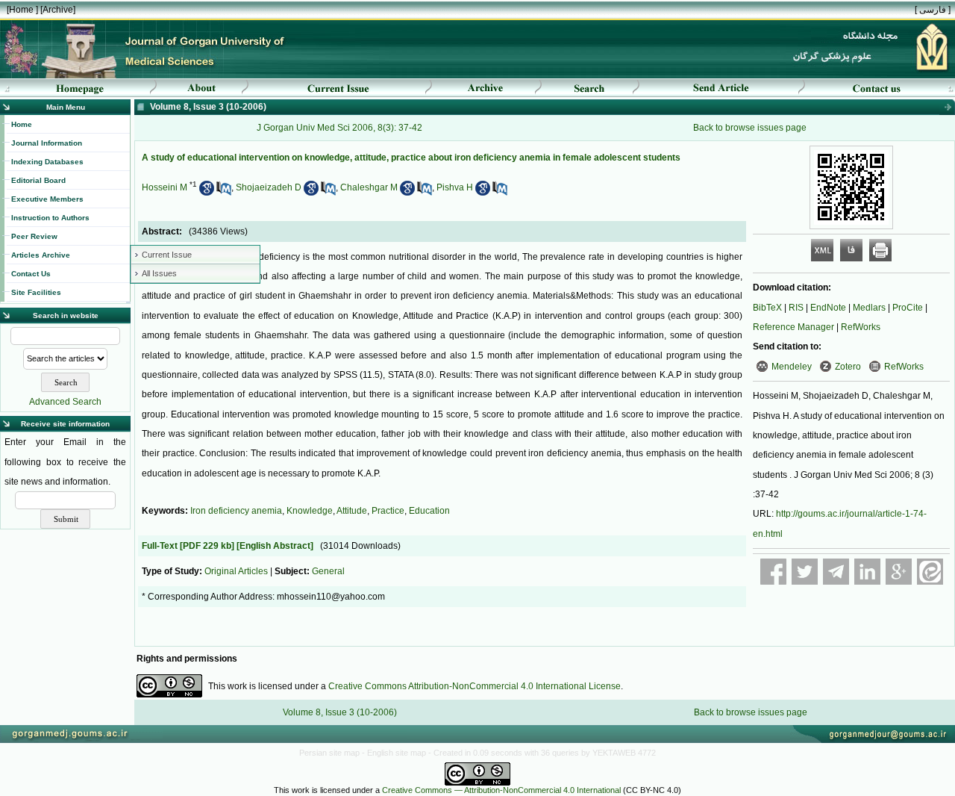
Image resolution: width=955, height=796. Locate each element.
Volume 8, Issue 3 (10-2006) (340, 712)
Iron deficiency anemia (236, 511)
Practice (388, 511)
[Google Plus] (899, 572)
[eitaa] (930, 572)
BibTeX (767, 307)
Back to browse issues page (750, 127)
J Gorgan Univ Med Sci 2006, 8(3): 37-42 (339, 127)
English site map (397, 752)
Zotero (848, 366)
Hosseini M (164, 187)
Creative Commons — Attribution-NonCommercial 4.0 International (501, 790)
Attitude (351, 511)
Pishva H (454, 187)
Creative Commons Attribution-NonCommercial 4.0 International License (474, 686)
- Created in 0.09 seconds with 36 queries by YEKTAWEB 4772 (542, 752)
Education (429, 511)
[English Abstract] (275, 546)
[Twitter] (805, 572)
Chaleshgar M (369, 187)
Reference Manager (793, 327)
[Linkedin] (867, 572)
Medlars (869, 307)
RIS (796, 307)
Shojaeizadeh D (268, 187)
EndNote (828, 307)
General (328, 571)
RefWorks (860, 327)
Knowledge (309, 511)
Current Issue (167, 254)
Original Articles (236, 571)
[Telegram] (836, 572)
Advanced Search (65, 402)
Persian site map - (333, 752)
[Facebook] (773, 572)
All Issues (159, 273)
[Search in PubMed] (223, 192)
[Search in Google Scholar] (206, 192)
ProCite (907, 307)
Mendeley (791, 366)
